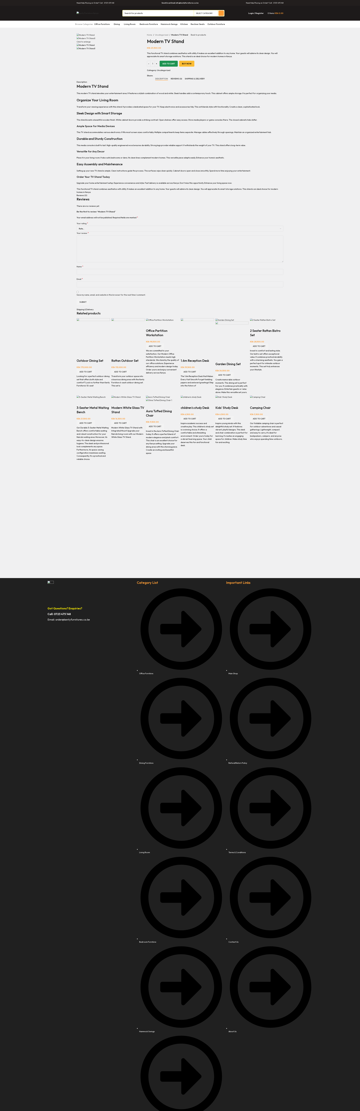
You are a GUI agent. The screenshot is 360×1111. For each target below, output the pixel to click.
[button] (86, 372)
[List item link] (269, 811)
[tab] (161, 79)
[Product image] (232, 338)
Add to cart (168, 64)
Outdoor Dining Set (90, 361)
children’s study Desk (195, 408)
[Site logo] (87, 13)
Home (149, 35)
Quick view (80, 355)
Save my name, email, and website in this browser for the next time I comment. (111, 295)
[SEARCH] (221, 13)
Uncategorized (161, 35)
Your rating (82, 223)
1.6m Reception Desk (195, 361)
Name (80, 266)
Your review (83, 233)
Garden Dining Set (228, 364)
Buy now (187, 63)
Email (80, 279)
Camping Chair (260, 408)
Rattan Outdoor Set (125, 361)
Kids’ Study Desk (226, 408)
